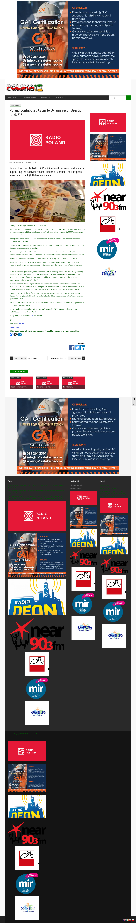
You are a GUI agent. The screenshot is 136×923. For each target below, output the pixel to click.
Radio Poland (14, 327)
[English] (124, 920)
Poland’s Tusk (67, 387)
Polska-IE (28, 162)
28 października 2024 (17, 162)
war (32, 316)
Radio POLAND (15, 105)
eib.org (21, 323)
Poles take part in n (43, 387)
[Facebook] (11, 334)
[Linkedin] (20, 334)
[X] (16, 334)
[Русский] (133, 920)
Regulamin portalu (75, 488)
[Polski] (130, 920)
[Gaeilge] (127, 920)
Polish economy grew (18, 387)
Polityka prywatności (76, 485)
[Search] (128, 97)
